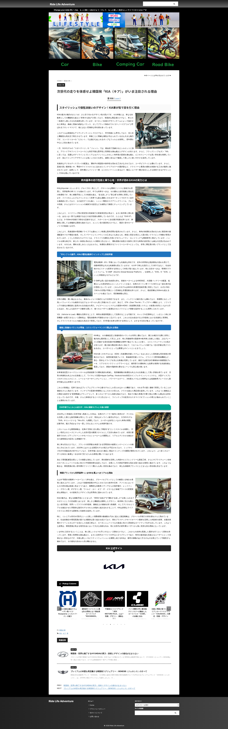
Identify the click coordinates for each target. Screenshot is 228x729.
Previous (59, 608)
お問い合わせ (94, 716)
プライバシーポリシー (97, 709)
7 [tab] (125, 624)
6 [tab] (121, 624)
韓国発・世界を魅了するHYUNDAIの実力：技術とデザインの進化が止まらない (104, 653)
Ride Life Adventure (62, 4)
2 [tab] (107, 624)
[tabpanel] (67, 606)
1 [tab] (103, 624)
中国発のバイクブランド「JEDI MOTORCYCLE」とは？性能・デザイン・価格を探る (91, 614)
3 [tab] (110, 624)
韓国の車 (62, 630)
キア (64, 633)
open (117, 98)
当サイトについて (96, 713)
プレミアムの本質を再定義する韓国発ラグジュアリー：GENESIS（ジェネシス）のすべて (109, 671)
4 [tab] (114, 624)
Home (92, 705)
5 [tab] (117, 624)
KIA (60, 633)
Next (169, 608)
